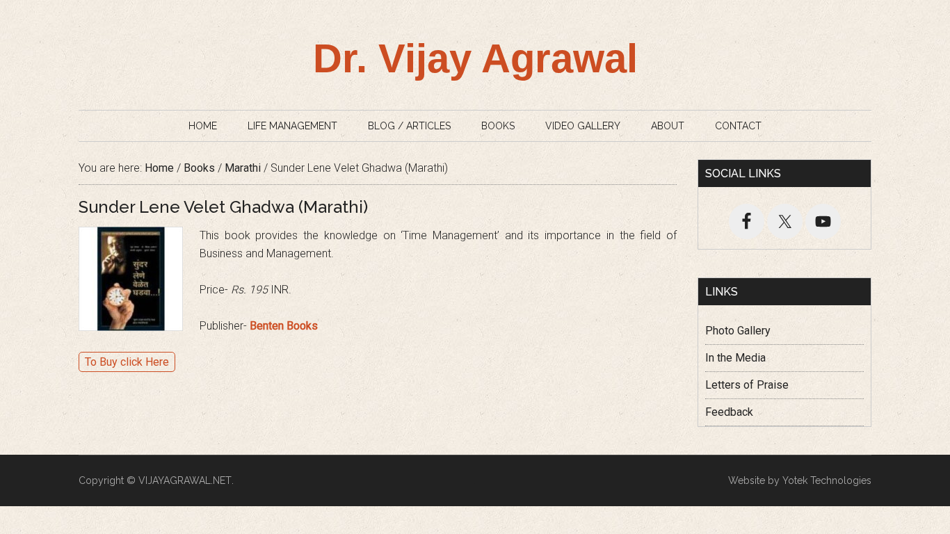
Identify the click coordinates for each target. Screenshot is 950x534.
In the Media (735, 357)
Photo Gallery (738, 330)
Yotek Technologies (826, 480)
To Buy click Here (127, 362)
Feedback (729, 412)
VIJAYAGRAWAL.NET (185, 480)
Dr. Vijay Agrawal (475, 58)
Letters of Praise (747, 384)
